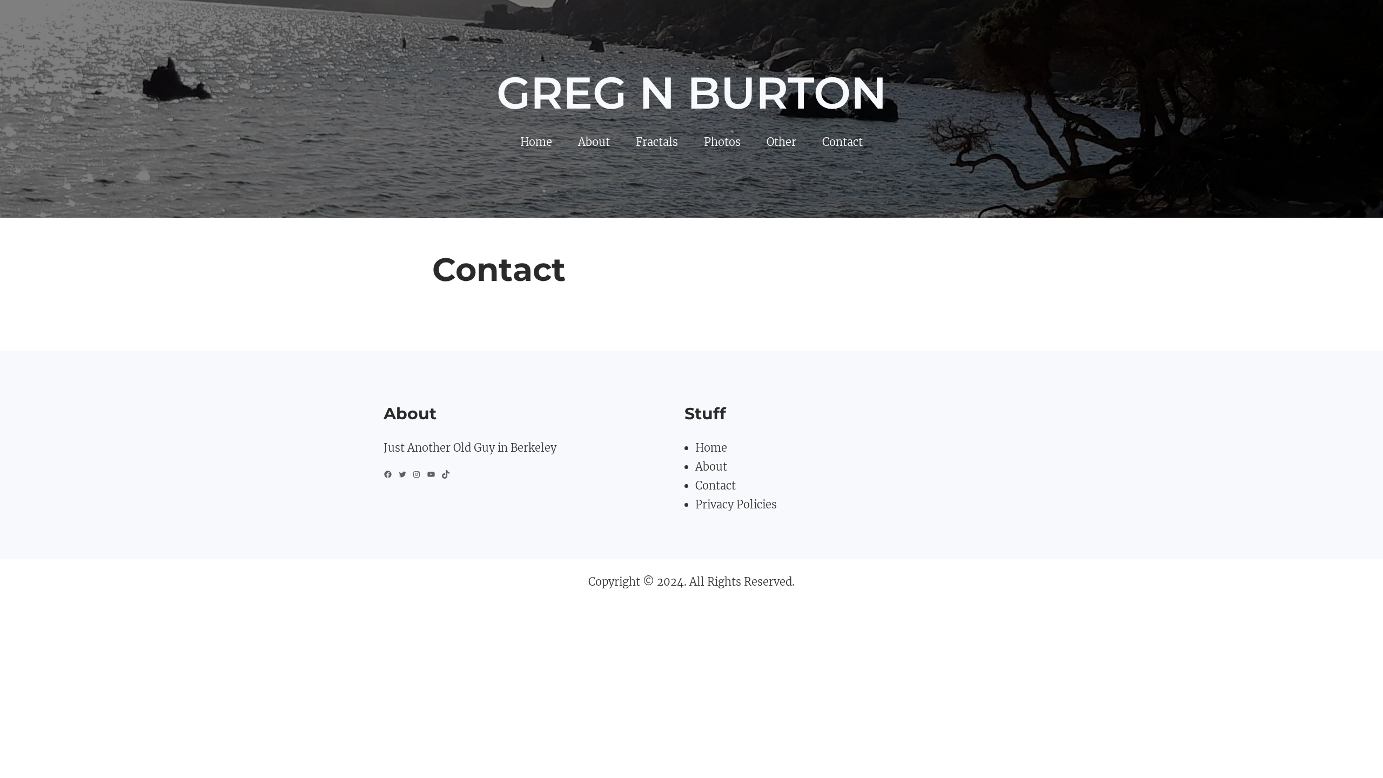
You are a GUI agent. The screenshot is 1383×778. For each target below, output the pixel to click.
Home (711, 447)
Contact (715, 485)
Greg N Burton (691, 93)
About (711, 466)
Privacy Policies (736, 504)
